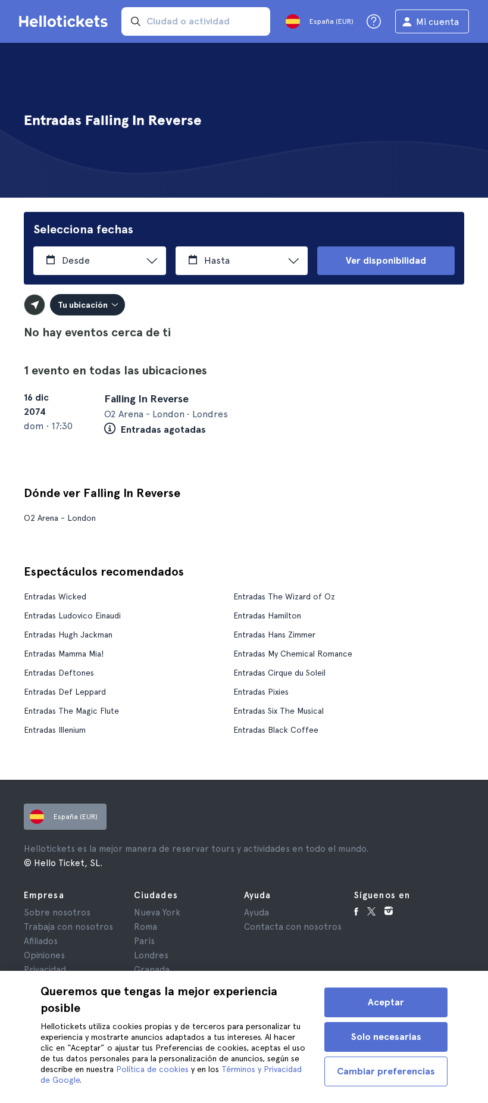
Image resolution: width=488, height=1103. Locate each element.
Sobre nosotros (57, 912)
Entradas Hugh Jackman (68, 634)
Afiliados (41, 941)
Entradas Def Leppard (65, 691)
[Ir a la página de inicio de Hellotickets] (65, 21)
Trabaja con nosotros (68, 926)
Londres (151, 955)
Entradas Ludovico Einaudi (72, 615)
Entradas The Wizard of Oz (284, 596)
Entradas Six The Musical (278, 710)
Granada (152, 969)
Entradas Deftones (59, 672)
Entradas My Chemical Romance (292, 653)
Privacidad (45, 969)
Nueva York (157, 912)
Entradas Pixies (261, 691)
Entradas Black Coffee (275, 730)
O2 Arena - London (60, 518)
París (144, 941)
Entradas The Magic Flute (71, 710)
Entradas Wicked (55, 596)
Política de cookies (152, 1069)
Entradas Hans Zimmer (274, 634)
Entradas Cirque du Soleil (279, 672)
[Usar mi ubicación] (34, 304)
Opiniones (44, 955)
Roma (145, 926)
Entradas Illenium (55, 730)
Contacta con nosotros (293, 926)
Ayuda (256, 912)
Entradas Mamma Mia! (64, 653)
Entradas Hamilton (267, 615)
